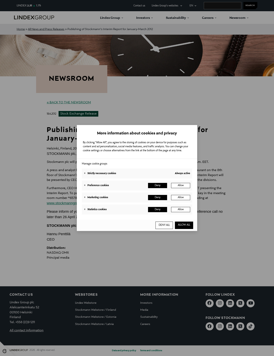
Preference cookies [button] (96, 185)
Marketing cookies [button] (96, 197)
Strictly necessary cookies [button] (100, 173)
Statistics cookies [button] (95, 209)
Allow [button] (181, 185)
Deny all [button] (164, 225)
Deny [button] (157, 185)
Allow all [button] (184, 225)
